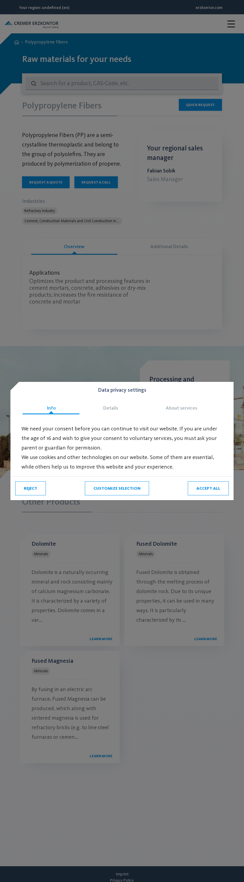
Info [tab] (51, 408)
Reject (30, 488)
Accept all (208, 488)
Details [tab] (110, 408)
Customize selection (116, 488)
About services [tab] (181, 408)
